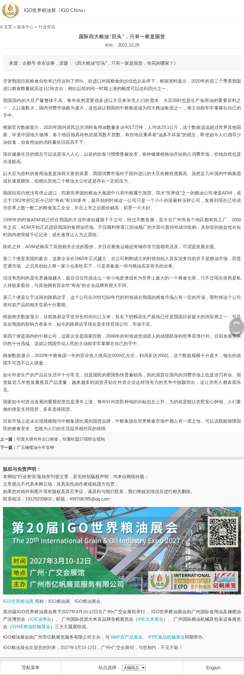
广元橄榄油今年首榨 (35, 447)
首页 (8, 26)
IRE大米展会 (150, 619)
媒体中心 (25, 26)
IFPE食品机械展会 (166, 637)
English (213, 667)
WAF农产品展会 (127, 637)
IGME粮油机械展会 (31, 626)
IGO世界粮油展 (18, 601)
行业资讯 (46, 26)
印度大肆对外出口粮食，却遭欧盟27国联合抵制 (61, 439)
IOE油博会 (40, 619)
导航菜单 (31, 667)
